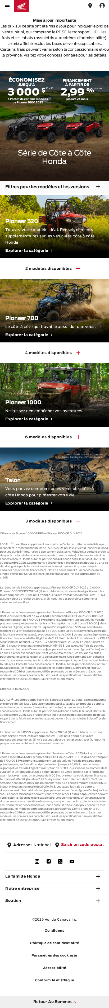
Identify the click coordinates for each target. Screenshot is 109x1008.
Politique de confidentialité (54, 943)
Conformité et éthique (54, 980)
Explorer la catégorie (26, 251)
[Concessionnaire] (90, 6)
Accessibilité (54, 967)
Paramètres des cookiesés (54, 955)
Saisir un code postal (82, 845)
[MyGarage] (102, 6)
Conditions (54, 930)
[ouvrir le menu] (7, 6)
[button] (54, 877)
